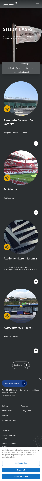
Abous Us (24, 406)
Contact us (5, 431)
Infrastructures (7, 411)
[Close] (38, 450)
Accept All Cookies (21, 477)
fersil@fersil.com (8, 395)
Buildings (5, 406)
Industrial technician (9, 420)
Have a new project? (12, 383)
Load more (18, 365)
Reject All (21, 470)
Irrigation (5, 415)
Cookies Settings (21, 463)
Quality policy (26, 411)
